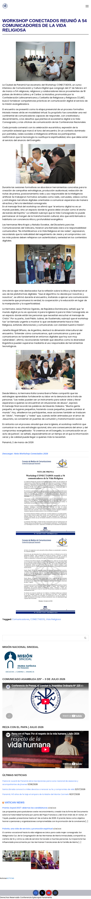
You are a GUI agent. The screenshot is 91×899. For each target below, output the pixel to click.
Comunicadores (20, 619)
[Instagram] (55, 893)
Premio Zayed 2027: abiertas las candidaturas (25, 807)
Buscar (85, 638)
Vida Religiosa (53, 619)
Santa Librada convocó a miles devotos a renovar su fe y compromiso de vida (38, 789)
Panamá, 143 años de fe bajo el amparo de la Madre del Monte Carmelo (35, 794)
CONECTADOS (37, 619)
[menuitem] (45, 264)
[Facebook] (36, 893)
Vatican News (15, 802)
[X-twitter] (42, 893)
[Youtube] (49, 893)
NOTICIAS (10, 878)
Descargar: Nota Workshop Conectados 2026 (25, 453)
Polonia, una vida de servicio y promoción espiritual (27, 828)
